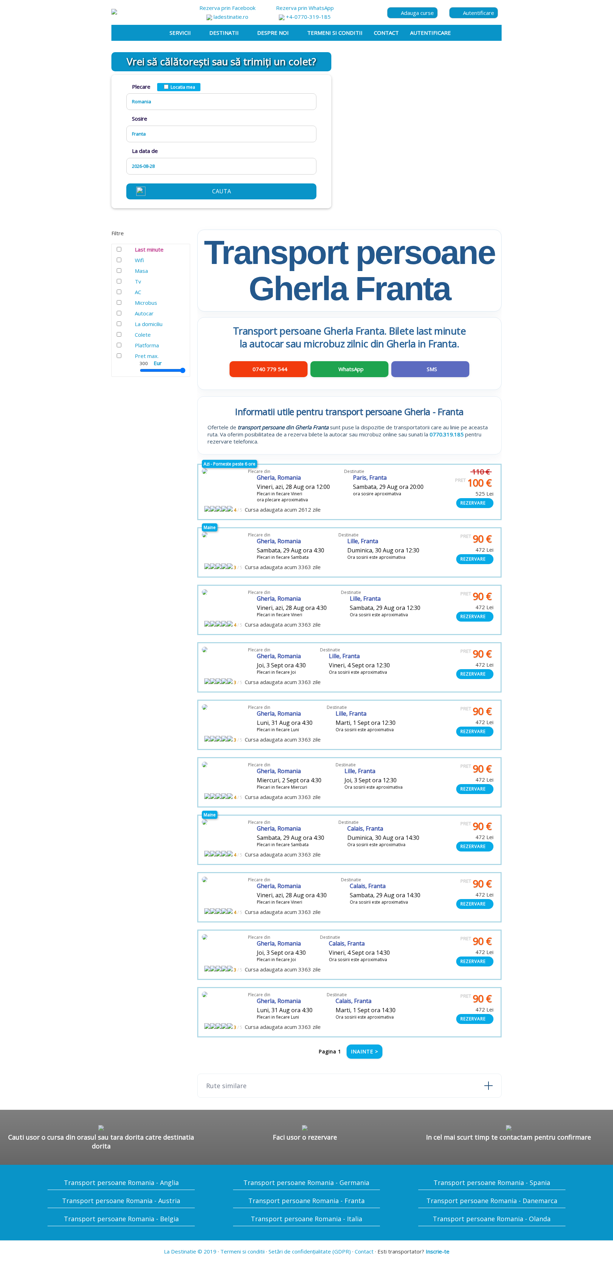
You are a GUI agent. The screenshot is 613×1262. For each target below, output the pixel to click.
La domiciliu (148, 323)
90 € (476, 538)
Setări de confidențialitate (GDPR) (310, 1251)
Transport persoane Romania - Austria (121, 1200)
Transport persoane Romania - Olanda (492, 1218)
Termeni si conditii (242, 1251)
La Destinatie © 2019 (190, 1251)
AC (138, 292)
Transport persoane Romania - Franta (306, 1200)
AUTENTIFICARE (430, 32)
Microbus (146, 302)
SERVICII (180, 32)
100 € (473, 482)
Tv (138, 281)
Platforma (147, 345)
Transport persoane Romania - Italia (306, 1218)
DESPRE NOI (273, 32)
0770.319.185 (447, 434)
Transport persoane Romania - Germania (306, 1182)
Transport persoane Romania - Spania (491, 1182)
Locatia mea (183, 87)
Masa (141, 270)
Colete (143, 334)
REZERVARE (473, 503)
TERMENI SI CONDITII (335, 32)
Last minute (149, 249)
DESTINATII (224, 32)
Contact (364, 1251)
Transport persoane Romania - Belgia (121, 1218)
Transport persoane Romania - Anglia (121, 1182)
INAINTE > (364, 1051)
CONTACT (386, 32)
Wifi (139, 260)
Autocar (144, 313)
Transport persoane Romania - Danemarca (491, 1200)
